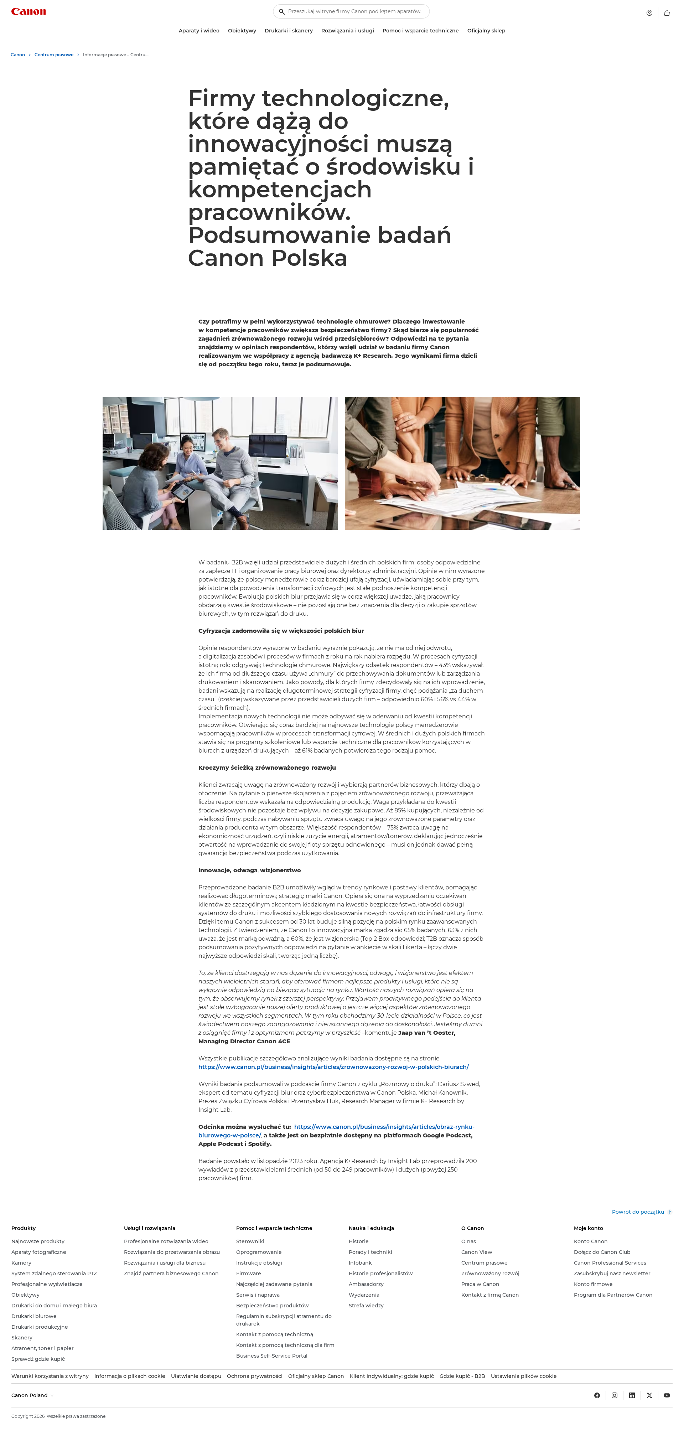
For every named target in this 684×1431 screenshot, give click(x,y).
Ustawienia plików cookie (524, 1376)
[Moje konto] (649, 13)
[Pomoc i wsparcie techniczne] (462, 31)
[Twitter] (649, 1395)
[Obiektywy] (259, 31)
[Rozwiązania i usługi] (377, 31)
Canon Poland (30, 1395)
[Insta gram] (614, 1395)
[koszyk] (667, 13)
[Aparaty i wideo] (222, 31)
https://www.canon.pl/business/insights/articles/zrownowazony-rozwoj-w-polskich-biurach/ (333, 1067)
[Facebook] (597, 1395)
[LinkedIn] (632, 1395)
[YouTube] (667, 1395)
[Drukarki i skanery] (315, 31)
